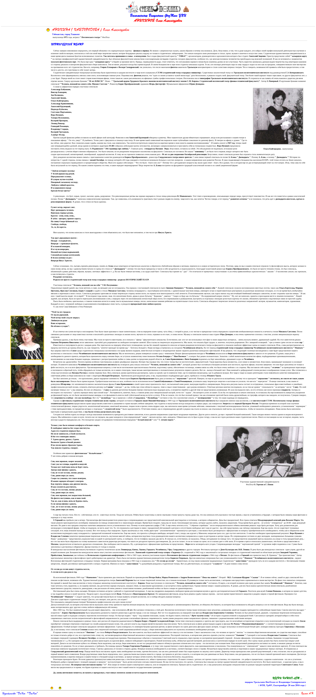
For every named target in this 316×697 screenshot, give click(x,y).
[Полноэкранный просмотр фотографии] (278, 116)
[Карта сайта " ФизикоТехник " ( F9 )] (186, 9)
